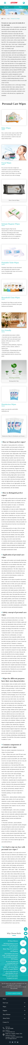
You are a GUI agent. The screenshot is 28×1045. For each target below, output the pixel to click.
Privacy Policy (12, 1035)
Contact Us (6, 1022)
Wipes (8, 18)
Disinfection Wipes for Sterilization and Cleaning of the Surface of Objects (14, 436)
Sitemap (7, 1035)
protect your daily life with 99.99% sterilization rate (9, 410)
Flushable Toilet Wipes (10, 263)
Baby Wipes (6, 128)
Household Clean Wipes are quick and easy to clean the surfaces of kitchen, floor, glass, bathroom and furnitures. (11, 304)
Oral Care (6, 7)
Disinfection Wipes (8, 404)
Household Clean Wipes (10, 298)
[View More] (14, 189)
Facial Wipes (6, 163)
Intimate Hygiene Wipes (10, 224)
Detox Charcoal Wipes (14, 200)
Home (4, 18)
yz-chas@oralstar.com (10, 1031)
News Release (6, 1014)
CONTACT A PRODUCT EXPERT (14, 993)
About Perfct (6, 1018)
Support (5, 1010)
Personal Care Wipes (15, 18)
